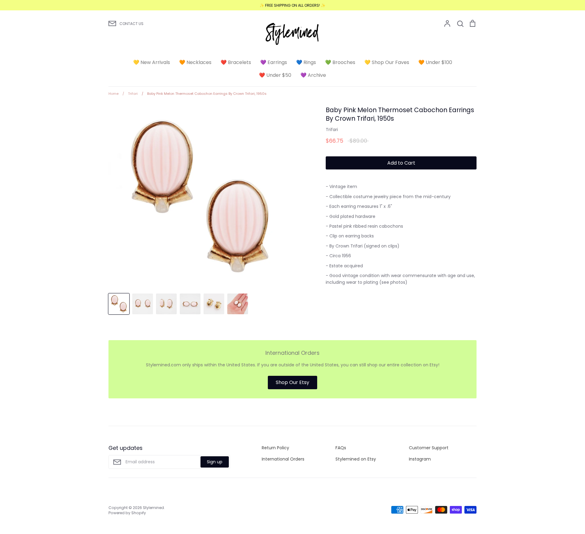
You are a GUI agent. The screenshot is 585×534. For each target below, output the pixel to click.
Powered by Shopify (127, 512)
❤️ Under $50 (275, 75)
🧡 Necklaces (195, 62)
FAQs (340, 448)
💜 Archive (313, 75)
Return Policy (275, 448)
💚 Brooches (340, 62)
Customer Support (428, 448)
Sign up (214, 462)
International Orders (283, 459)
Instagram (420, 459)
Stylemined (153, 507)
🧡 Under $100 (435, 62)
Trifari (332, 129)
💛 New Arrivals (151, 62)
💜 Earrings (273, 62)
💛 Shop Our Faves (386, 62)
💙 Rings (306, 62)
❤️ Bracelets (236, 62)
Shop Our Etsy (292, 382)
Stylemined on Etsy (355, 459)
